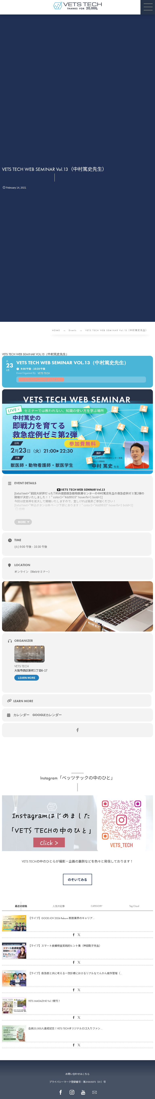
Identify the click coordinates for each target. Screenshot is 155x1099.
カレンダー (21, 715)
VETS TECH (21, 666)
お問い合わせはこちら (77, 1074)
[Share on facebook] (77, 730)
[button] (147, 7)
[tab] (21, 906)
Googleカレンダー (47, 715)
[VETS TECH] (77, 6)
